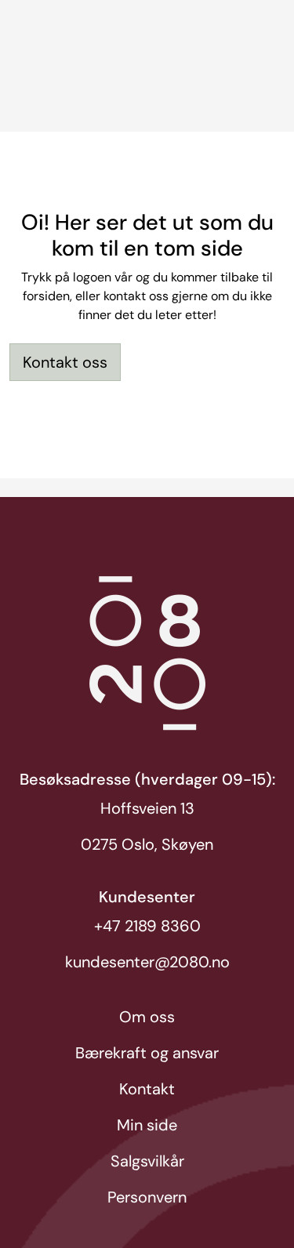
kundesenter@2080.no (147, 962)
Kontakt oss (65, 362)
